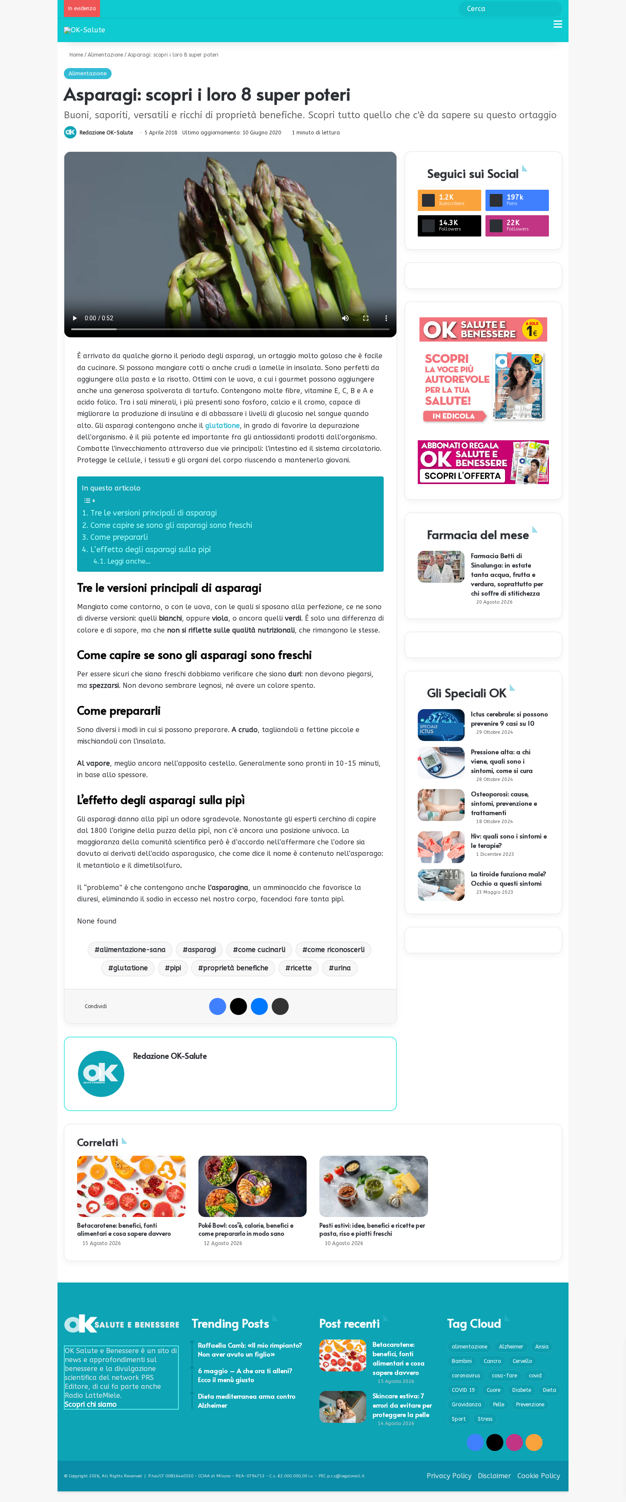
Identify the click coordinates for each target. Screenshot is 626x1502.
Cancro (492, 1361)
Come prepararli (120, 537)
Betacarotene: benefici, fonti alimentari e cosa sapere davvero (124, 1229)
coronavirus (466, 1376)
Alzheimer (511, 1347)
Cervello (522, 1361)
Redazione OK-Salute (106, 133)
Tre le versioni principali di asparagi (153, 513)
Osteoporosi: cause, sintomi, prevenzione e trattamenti (504, 803)
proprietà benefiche (235, 968)
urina (342, 968)
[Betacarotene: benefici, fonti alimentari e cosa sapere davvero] (131, 1186)
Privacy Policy (449, 1476)
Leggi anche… (129, 561)
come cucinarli (261, 950)
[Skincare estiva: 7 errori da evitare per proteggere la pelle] (342, 1407)
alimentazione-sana (133, 950)
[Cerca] (543, 27)
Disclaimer (494, 1476)
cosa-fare (504, 1376)
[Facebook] (217, 1006)
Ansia (541, 1347)
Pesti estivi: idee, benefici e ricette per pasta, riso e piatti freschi (372, 1229)
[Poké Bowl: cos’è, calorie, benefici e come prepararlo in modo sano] (252, 1186)
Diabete (521, 1390)
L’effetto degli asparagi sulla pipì (150, 549)
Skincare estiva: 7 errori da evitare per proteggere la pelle (402, 1405)
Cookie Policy (538, 1476)
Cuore (493, 1390)
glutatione (222, 426)
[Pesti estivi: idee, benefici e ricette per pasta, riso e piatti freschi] (373, 1186)
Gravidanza (466, 1405)
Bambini (462, 1361)
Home (75, 55)
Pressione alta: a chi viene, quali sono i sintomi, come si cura (502, 761)
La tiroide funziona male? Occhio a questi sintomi (508, 878)
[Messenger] (259, 1006)
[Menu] (558, 27)
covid (535, 1376)
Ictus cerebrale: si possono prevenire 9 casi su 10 (509, 718)
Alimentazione (105, 55)
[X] (238, 1006)
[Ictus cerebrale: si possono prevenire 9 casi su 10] (441, 725)
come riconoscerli (336, 950)
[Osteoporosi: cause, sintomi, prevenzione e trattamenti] (441, 805)
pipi (175, 968)
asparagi (202, 950)
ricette (301, 968)
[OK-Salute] (84, 30)
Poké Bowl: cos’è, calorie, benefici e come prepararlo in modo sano (245, 1229)
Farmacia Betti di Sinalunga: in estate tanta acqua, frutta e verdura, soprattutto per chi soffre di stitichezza (507, 574)
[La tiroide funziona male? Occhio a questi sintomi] (441, 885)
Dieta (549, 1390)
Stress (485, 1419)
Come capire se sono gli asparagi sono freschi (172, 525)
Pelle (498, 1405)
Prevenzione (530, 1405)
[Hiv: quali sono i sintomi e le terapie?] (441, 847)
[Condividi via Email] (280, 1006)
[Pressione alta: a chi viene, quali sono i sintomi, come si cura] (441, 763)
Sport (459, 1419)
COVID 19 (463, 1390)
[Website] (138, 1071)
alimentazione (469, 1347)
